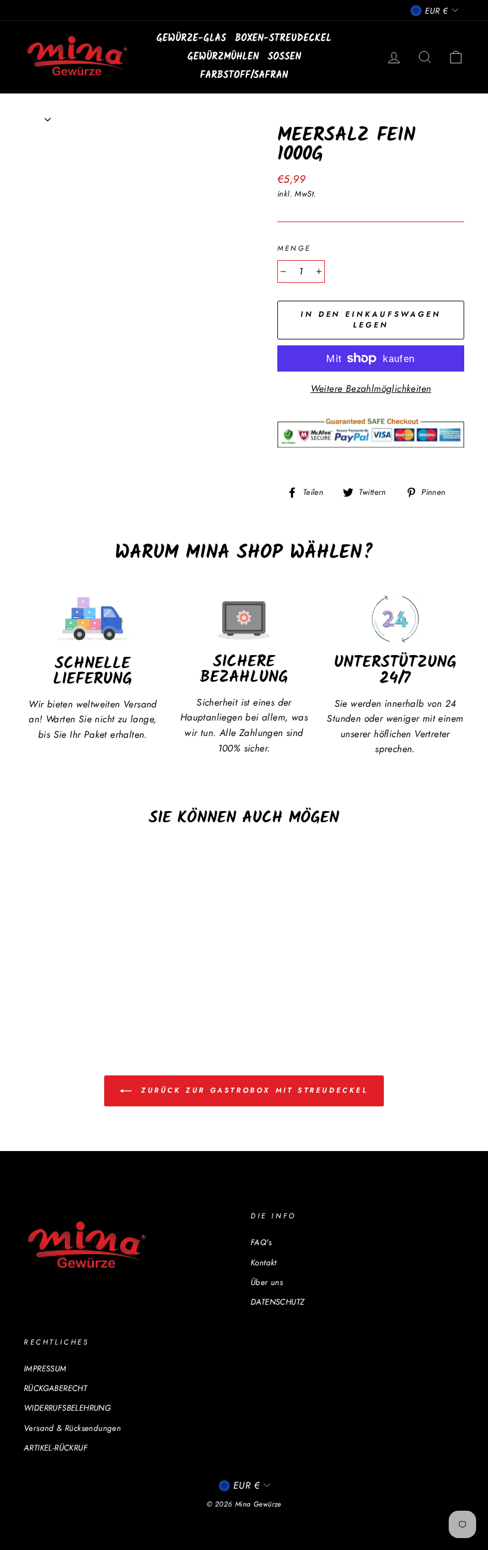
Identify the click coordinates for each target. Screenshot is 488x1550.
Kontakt (264, 1262)
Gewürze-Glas (191, 38)
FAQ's (261, 1242)
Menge (294, 248)
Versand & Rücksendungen (72, 1428)
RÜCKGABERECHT (55, 1388)
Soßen (284, 56)
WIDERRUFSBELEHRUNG (67, 1408)
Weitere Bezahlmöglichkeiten (371, 388)
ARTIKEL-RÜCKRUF (55, 1448)
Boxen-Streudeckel (283, 38)
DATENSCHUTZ (277, 1302)
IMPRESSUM (45, 1368)
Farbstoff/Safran (244, 75)
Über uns (267, 1282)
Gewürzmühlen (223, 56)
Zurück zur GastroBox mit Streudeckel (252, 1090)
